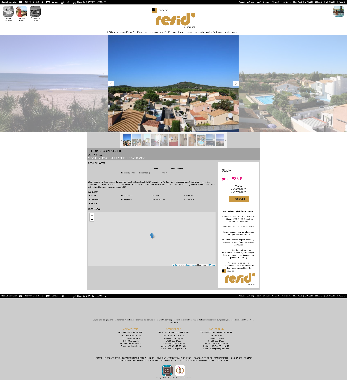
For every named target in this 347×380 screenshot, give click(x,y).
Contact (54, 2)
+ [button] (92, 215)
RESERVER (239, 199)
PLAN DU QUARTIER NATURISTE (91, 2)
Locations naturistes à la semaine (173, 358)
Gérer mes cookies (218, 360)
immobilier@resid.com (177, 348)
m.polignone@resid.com (219, 348)
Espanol (319, 2)
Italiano (341, 2)
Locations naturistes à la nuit (138, 358)
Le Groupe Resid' (254, 2)
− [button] (92, 219)
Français (297, 2)
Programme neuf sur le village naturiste (140, 360)
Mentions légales (172, 360)
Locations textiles (202, 358)
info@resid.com (134, 346)
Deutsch (330, 2)
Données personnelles (195, 360)
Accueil (242, 2)
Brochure (266, 2)
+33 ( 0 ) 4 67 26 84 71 (33, 2)
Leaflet (175, 265)
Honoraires (236, 358)
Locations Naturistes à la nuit (339, 20)
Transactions (221, 358)
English (309, 2)
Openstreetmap (191, 265)
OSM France (210, 265)
